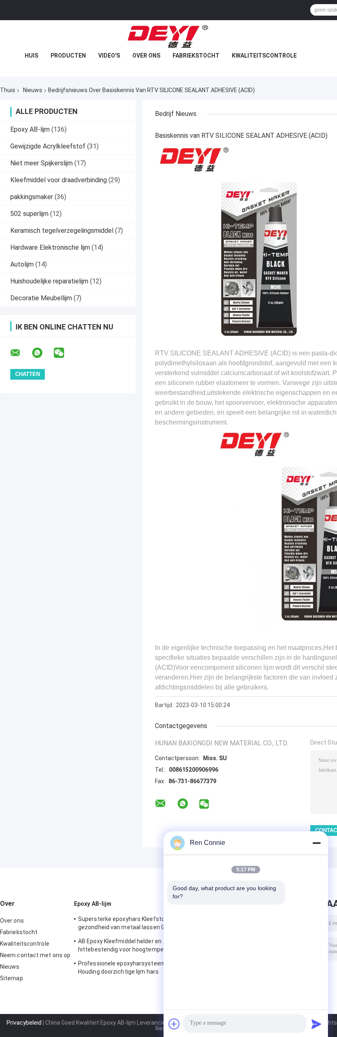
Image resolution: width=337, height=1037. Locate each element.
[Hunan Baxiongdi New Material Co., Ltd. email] (20, 353)
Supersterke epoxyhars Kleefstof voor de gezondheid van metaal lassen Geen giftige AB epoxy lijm (133, 924)
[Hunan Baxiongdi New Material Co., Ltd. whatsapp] (42, 353)
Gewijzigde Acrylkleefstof (47, 146)
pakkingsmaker (31, 197)
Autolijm (22, 264)
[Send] (316, 1024)
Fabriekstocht (196, 55)
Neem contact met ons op (35, 955)
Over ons (146, 55)
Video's (109, 55)
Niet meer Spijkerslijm (41, 163)
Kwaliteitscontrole (264, 55)
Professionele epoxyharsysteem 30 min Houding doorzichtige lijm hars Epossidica (131, 968)
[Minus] (316, 843)
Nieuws (32, 90)
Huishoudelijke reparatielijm (49, 281)
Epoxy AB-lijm (30, 129)
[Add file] (174, 1024)
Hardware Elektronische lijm (50, 247)
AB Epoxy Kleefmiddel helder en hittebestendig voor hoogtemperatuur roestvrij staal (129, 946)
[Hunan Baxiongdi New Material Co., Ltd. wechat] (64, 353)
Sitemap (11, 978)
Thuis (7, 90)
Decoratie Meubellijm (41, 298)
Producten (68, 55)
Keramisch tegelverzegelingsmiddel (61, 230)
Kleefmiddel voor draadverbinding (58, 180)
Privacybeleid (24, 1022)
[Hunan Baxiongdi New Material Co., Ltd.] (168, 36)
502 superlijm (29, 214)
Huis (31, 55)
